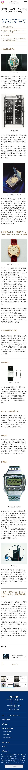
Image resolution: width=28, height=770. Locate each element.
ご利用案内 (4, 724)
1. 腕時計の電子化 (8, 27)
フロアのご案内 (6, 719)
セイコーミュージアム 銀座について (11, 715)
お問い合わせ (5, 751)
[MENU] (25, 2)
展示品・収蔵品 (6, 742)
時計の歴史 (6, 734)
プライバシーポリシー (19, 762)
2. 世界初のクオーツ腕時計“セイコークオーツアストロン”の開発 (14, 31)
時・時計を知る (7, 737)
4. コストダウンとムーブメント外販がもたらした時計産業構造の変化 (15, 39)
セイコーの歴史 (7, 731)
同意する (14, 766)
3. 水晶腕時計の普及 (8, 35)
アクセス (4, 746)
